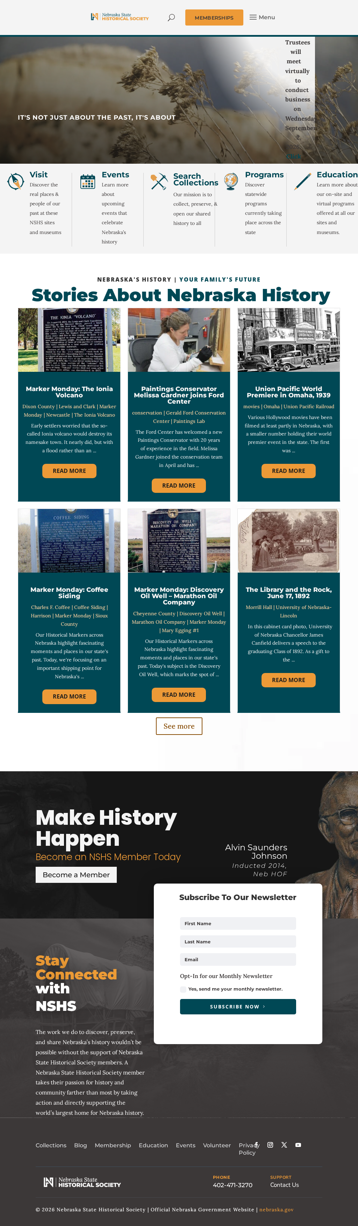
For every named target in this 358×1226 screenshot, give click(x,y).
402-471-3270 (232, 1185)
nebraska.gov (276, 1209)
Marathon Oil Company (159, 622)
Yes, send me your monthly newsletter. (235, 989)
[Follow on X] (284, 1144)
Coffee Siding (89, 607)
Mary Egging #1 (180, 630)
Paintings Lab (189, 421)
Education (153, 1145)
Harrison (41, 615)
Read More (69, 471)
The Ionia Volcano (94, 415)
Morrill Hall (259, 607)
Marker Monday (73, 615)
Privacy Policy (249, 1149)
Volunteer (217, 1145)
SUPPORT (281, 1177)
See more (179, 726)
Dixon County (38, 406)
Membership (113, 1145)
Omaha (272, 406)
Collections (51, 1145)
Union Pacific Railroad (309, 406)
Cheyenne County (154, 613)
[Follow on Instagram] (270, 1144)
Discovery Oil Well (200, 613)
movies (251, 406)
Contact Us (284, 1185)
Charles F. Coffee (50, 607)
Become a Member (76, 875)
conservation (147, 413)
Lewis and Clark (77, 406)
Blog (80, 1145)
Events (185, 1145)
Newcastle (58, 415)
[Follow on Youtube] (298, 1144)
